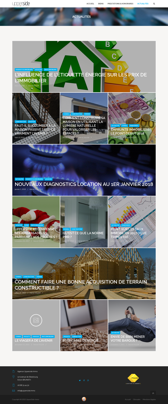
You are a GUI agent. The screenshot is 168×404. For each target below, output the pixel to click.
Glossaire (136, 399)
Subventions (76, 336)
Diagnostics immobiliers (24, 69)
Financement (134, 125)
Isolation (38, 69)
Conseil (66, 114)
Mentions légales (149, 399)
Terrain (87, 114)
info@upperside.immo (26, 391)
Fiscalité (27, 336)
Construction (21, 121)
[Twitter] (80, 380)
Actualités (115, 125)
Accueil (128, 399)
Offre (26, 225)
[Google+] (88, 380)
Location (48, 179)
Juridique (35, 336)
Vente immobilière (50, 69)
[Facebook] (84, 380)
